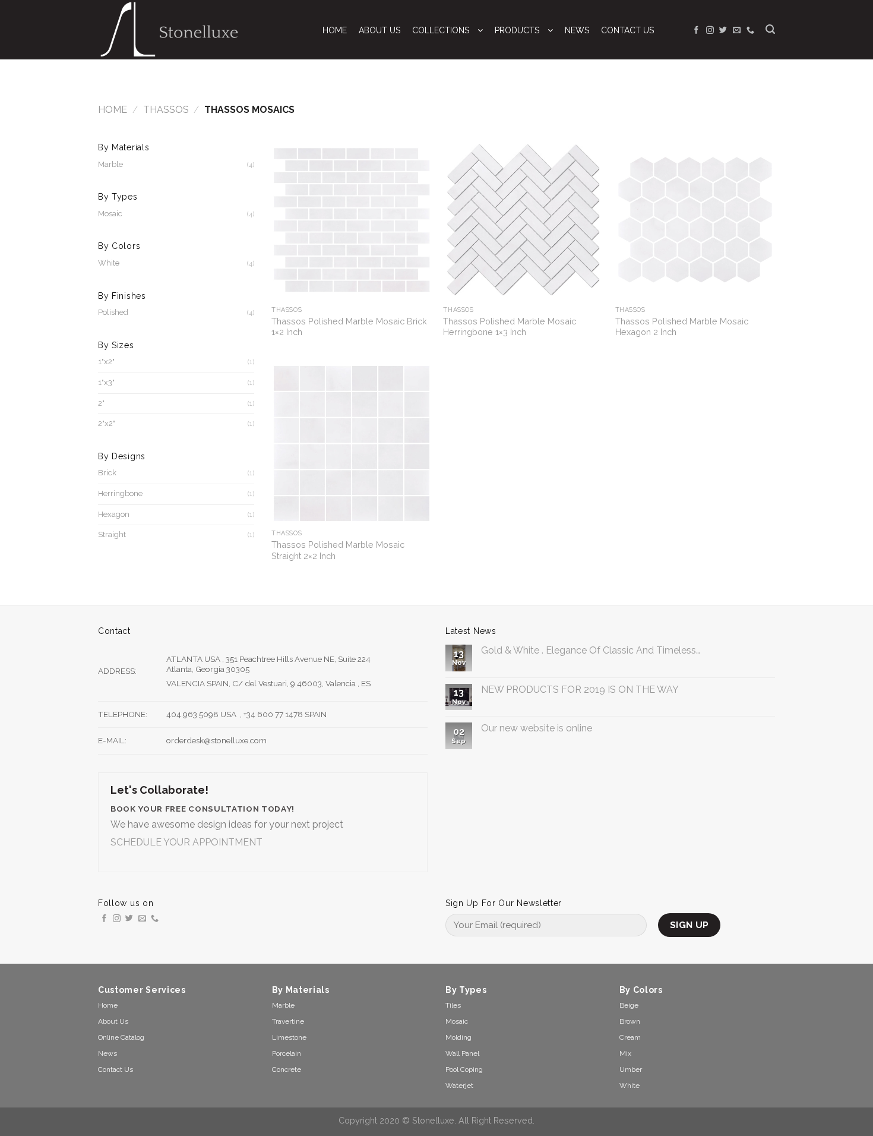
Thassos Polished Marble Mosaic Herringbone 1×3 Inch (509, 326)
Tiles (453, 1005)
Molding (458, 1037)
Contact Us (115, 1069)
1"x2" (106, 361)
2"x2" (106, 423)
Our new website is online (536, 728)
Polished (113, 312)
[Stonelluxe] (198, 29)
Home (112, 109)
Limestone (289, 1037)
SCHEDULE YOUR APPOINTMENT (186, 842)
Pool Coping (464, 1069)
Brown (629, 1021)
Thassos (166, 109)
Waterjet (459, 1085)
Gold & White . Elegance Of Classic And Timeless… (590, 650)
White (108, 262)
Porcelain (286, 1053)
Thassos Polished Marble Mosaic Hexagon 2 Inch (681, 326)
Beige (628, 1005)
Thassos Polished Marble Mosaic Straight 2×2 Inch (337, 550)
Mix (625, 1053)
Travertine (288, 1021)
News (107, 1053)
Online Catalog (121, 1037)
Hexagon (113, 514)
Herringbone (120, 493)
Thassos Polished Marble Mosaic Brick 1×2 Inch (349, 326)
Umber (630, 1069)
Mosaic (110, 213)
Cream (630, 1037)
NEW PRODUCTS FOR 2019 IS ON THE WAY (580, 689)
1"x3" (106, 382)
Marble (110, 164)
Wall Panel (462, 1053)
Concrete (286, 1069)
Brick (107, 472)
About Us (113, 1021)
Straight (112, 534)
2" (101, 403)
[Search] (770, 29)
